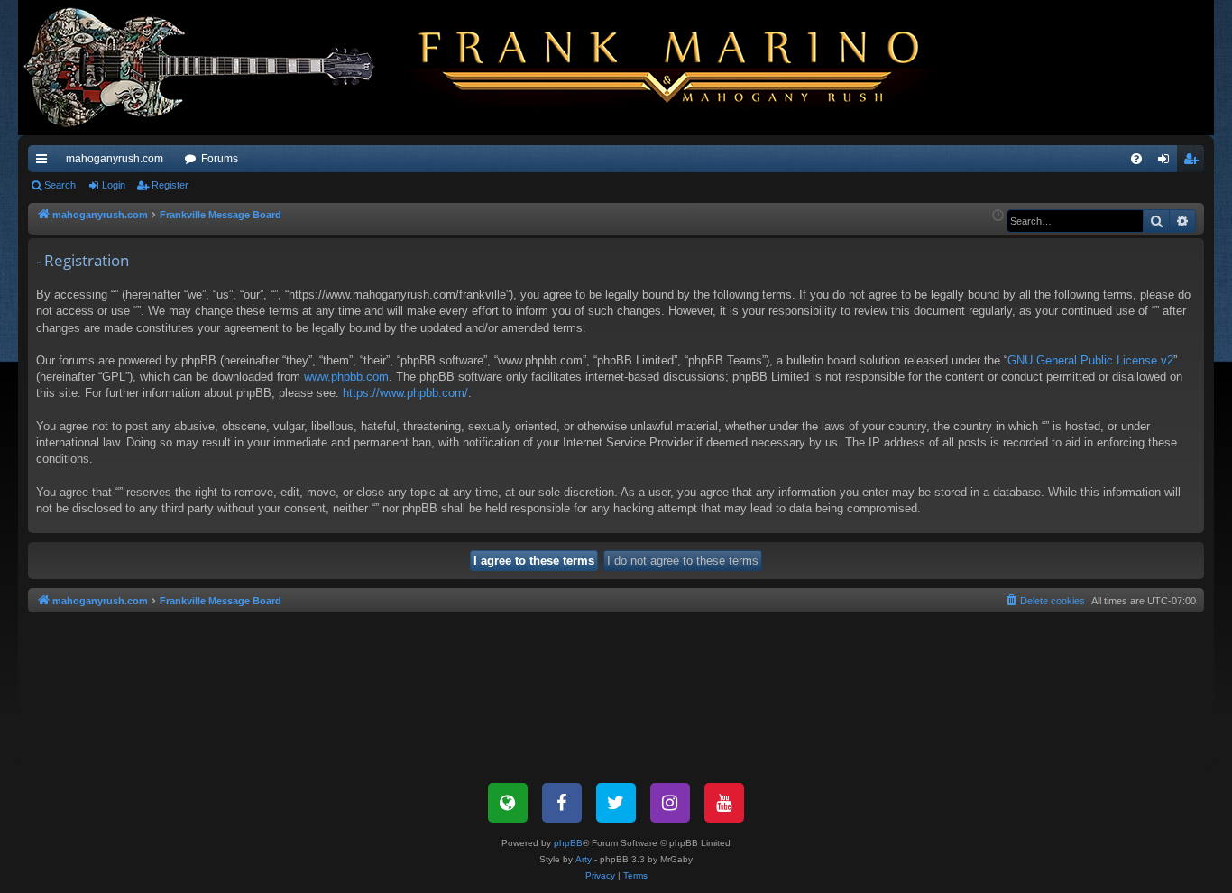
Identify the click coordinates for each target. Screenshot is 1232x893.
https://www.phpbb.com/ (405, 393)
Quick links (45, 162)
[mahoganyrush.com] (489, 67)
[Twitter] (616, 803)
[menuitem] (1136, 158)
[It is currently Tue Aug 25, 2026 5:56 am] (998, 216)
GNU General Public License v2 (1090, 360)
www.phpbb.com (346, 376)
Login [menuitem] (1167, 162)
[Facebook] (562, 803)
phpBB (568, 843)
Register (170, 185)
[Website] (508, 803)
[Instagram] (670, 803)
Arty (583, 859)
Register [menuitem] (1194, 162)
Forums (219, 158)
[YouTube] (724, 803)
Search (60, 185)
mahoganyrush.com (114, 158)
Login (113, 185)
